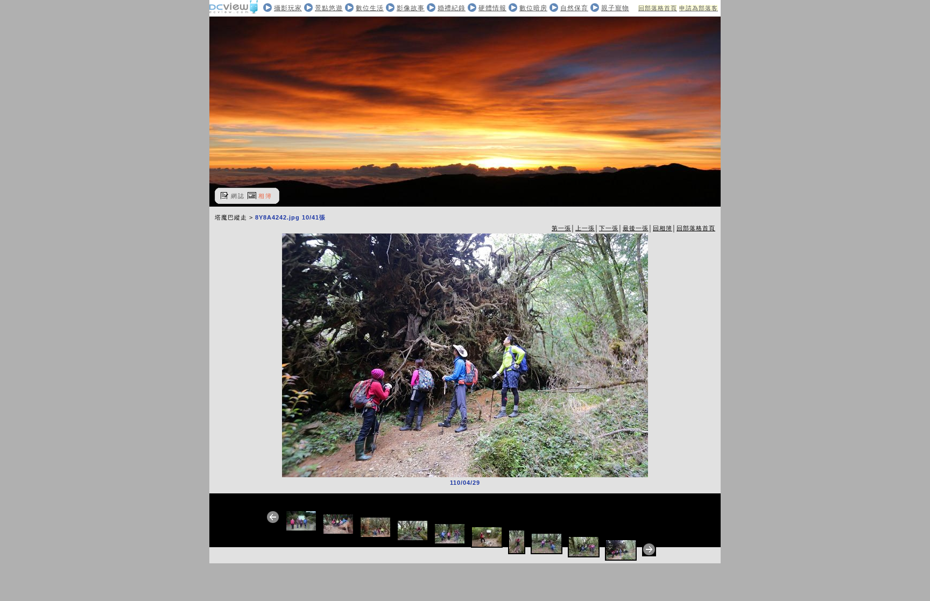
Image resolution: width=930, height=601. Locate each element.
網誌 (238, 196)
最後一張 (636, 228)
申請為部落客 (698, 8)
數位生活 (370, 8)
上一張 (585, 228)
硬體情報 (492, 8)
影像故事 (411, 8)
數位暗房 (533, 8)
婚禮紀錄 (452, 8)
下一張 (608, 228)
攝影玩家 (288, 8)
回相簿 (662, 228)
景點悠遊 (329, 8)
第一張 (561, 228)
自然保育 (574, 8)
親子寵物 (615, 8)
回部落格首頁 (657, 8)
